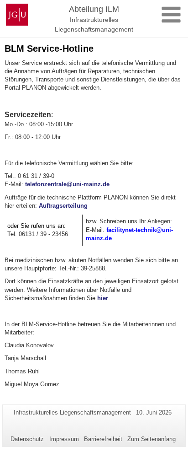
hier (102, 298)
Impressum (64, 439)
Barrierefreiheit (103, 439)
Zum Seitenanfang (151, 439)
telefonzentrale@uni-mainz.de (67, 184)
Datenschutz (27, 439)
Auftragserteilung (63, 205)
